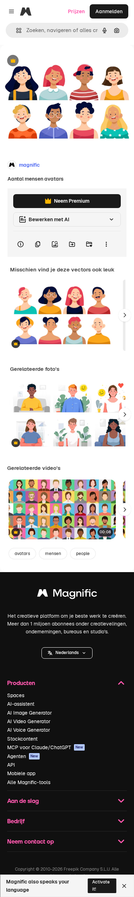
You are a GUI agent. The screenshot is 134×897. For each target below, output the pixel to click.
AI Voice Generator (28, 730)
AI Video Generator (28, 721)
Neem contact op (30, 841)
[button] (67, 653)
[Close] (124, 886)
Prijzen (76, 11)
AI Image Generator (29, 713)
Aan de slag (23, 800)
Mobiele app (21, 773)
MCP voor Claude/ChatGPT (45, 747)
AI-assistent (20, 704)
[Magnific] (67, 594)
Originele (47, 61)
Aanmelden (109, 11)
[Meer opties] (106, 244)
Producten (21, 682)
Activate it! (101, 885)
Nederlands (67, 652)
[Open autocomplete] (16, 30)
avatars (22, 553)
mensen (53, 553)
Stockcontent (22, 739)
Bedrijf (16, 821)
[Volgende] (124, 315)
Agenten (22, 756)
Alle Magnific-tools (28, 782)
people (83, 553)
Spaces (15, 695)
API (11, 765)
